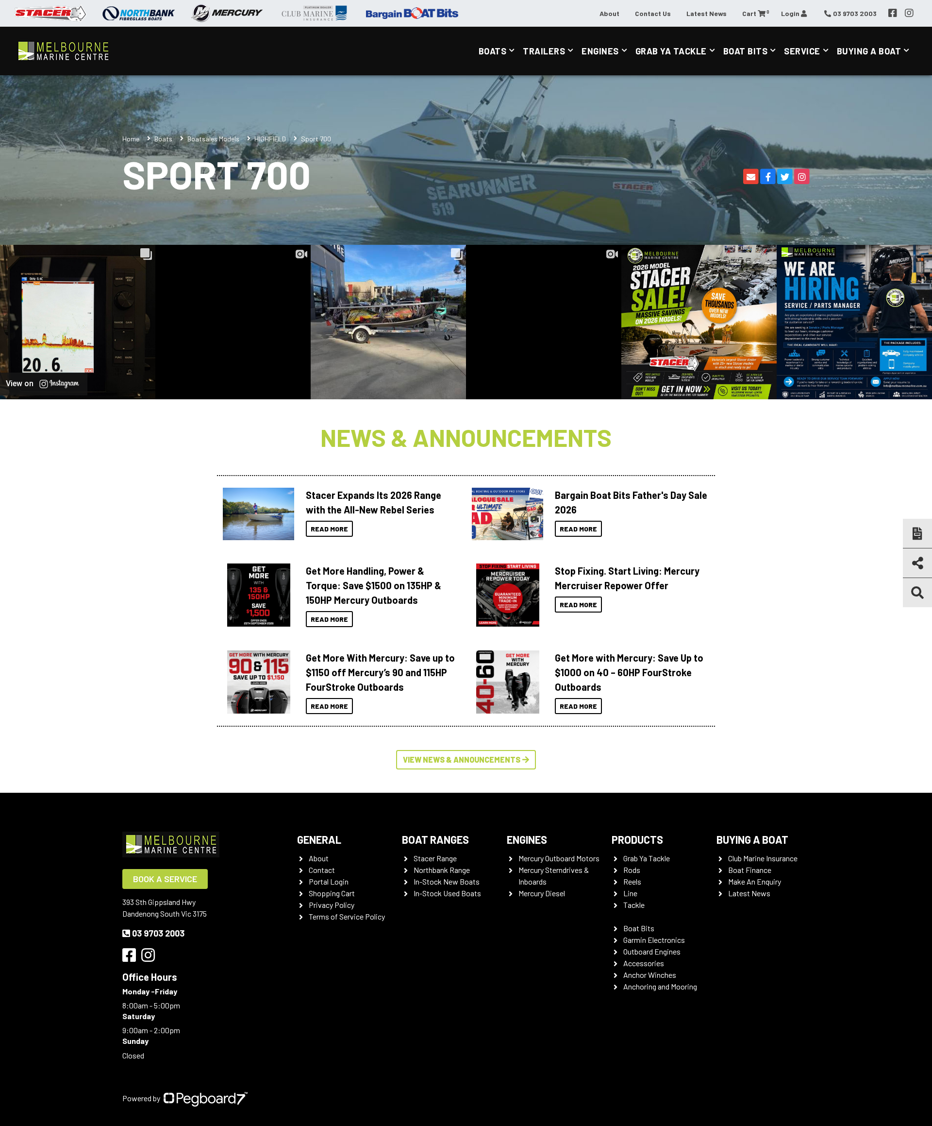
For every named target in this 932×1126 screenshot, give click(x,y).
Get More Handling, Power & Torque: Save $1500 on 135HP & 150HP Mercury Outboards (373, 585)
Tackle (634, 904)
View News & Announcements (461, 759)
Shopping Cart (332, 893)
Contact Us (653, 13)
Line (630, 893)
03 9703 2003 (158, 933)
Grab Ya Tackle (671, 51)
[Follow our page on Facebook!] (892, 13)
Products (637, 839)
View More (256, 514)
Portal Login (329, 881)
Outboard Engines (652, 951)
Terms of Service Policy (347, 916)
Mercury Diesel (541, 893)
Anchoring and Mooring (660, 986)
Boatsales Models (213, 139)
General (319, 839)
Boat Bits (745, 51)
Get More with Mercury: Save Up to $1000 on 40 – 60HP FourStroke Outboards (629, 672)
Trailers (544, 51)
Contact (322, 869)
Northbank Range (442, 869)
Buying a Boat (752, 839)
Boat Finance (749, 869)
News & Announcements (466, 437)
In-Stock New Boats (447, 881)
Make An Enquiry (754, 881)
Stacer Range (435, 858)
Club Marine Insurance (763, 858)
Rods (631, 869)
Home (130, 139)
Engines (600, 51)
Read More (329, 529)
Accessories (643, 963)
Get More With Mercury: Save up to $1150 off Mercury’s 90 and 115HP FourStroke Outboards (380, 672)
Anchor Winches (649, 974)
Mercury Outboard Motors (558, 858)
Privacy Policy (331, 904)
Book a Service (165, 878)
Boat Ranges (435, 839)
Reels (632, 881)
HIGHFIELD (270, 139)
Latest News (706, 13)
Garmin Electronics (654, 939)
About (609, 13)
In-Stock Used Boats (447, 893)
